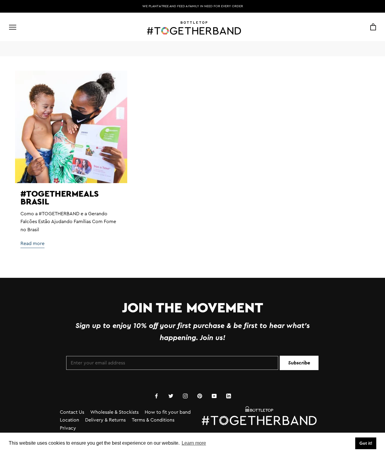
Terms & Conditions (153, 420)
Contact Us (72, 412)
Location (69, 420)
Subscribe (299, 362)
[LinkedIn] (228, 395)
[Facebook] (156, 395)
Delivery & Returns (105, 420)
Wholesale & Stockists (114, 412)
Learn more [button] (194, 443)
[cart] (373, 27)
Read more (32, 243)
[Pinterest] (199, 395)
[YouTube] (214, 395)
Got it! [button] (365, 443)
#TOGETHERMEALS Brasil (59, 197)
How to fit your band (168, 412)
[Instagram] (185, 395)
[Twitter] (170, 395)
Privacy (68, 428)
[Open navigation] (12, 27)
